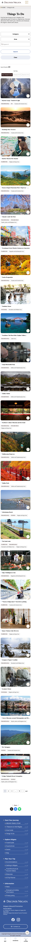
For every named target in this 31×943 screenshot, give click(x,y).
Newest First (17, 74)
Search (15, 52)
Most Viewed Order (7, 74)
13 (19, 791)
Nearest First (25, 74)
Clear (15, 57)
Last (26, 791)
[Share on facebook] (15, 809)
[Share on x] (11, 809)
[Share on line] (19, 809)
